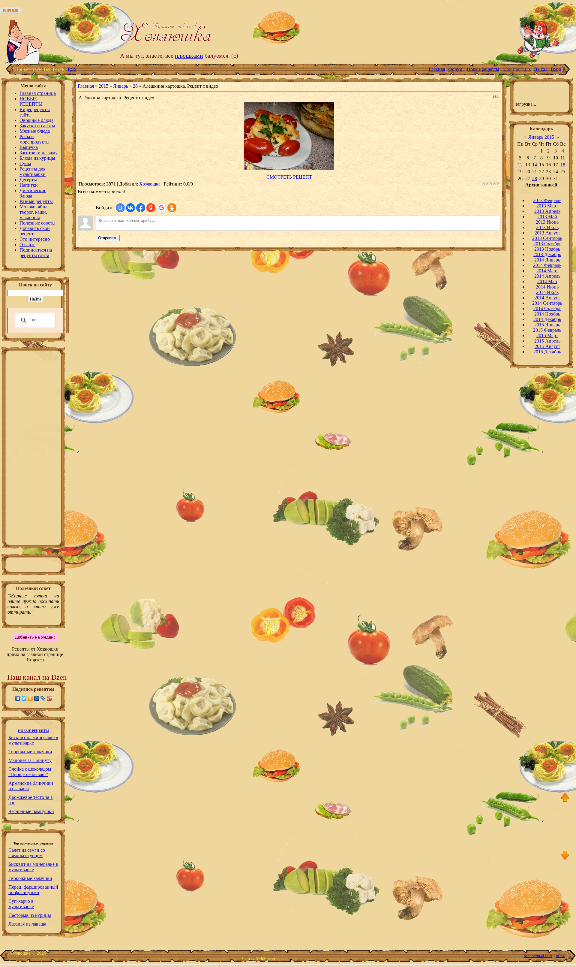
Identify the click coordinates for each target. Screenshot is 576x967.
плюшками (189, 55)
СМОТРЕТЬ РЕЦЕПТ (289, 177)
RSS (72, 69)
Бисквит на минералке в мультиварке (33, 740)
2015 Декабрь (547, 351)
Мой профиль (516, 69)
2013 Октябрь (547, 243)
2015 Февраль (547, 330)
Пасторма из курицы (29, 915)
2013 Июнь (547, 222)
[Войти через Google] (161, 208)
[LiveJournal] (43, 698)
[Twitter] (24, 698)
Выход (541, 69)
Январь (120, 86)
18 (562, 164)
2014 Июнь (547, 286)
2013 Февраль (547, 200)
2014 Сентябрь (547, 303)
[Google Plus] (49, 698)
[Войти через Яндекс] (150, 207)
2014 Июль (547, 292)
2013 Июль (547, 227)
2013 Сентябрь (547, 238)
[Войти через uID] (120, 207)
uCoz (560, 955)
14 (534, 164)
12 (520, 164)
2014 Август (547, 297)
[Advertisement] (33, 450)
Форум (456, 69)
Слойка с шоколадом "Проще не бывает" (29, 771)
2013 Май (547, 216)
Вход (556, 69)
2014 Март (547, 270)
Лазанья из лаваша (27, 923)
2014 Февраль (547, 265)
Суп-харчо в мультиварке (21, 904)
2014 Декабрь (547, 319)
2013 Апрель (547, 211)
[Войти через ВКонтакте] (130, 207)
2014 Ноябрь (547, 313)
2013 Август (547, 232)
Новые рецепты (483, 69)
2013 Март (547, 205)
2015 (103, 86)
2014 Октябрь (547, 308)
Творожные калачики (30, 751)
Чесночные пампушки (31, 811)
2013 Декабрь (547, 254)
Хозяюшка (149, 183)
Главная (437, 69)
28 (135, 86)
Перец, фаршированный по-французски (33, 889)
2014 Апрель (547, 276)
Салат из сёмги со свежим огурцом (26, 853)
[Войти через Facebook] (140, 207)
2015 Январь (547, 324)
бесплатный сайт (538, 955)
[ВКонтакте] (18, 698)
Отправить (107, 238)
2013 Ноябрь (547, 249)
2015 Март (547, 335)
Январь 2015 (541, 137)
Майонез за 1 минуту (30, 760)
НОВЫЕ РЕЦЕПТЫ (33, 731)
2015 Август (547, 346)
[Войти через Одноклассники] (171, 207)
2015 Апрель (547, 340)
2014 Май (547, 281)
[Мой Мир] (37, 698)
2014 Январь (547, 259)
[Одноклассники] (30, 698)
